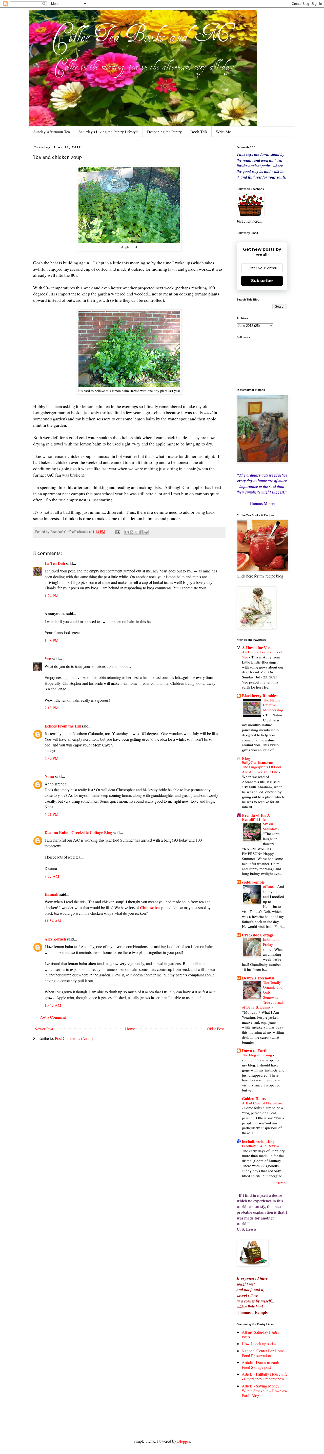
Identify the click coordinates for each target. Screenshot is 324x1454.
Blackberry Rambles (259, 695)
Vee (48, 658)
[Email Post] (117, 531)
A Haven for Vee (256, 647)
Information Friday (272, 942)
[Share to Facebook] (141, 532)
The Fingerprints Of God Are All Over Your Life (261, 769)
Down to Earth (255, 1050)
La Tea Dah (55, 563)
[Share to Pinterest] (146, 532)
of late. (269, 886)
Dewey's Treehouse (258, 978)
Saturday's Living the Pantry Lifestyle (108, 131)
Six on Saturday (270, 826)
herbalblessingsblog (258, 1141)
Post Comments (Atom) (74, 1038)
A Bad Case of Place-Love (262, 1102)
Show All (281, 1183)
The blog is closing (257, 1054)
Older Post (215, 1028)
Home (130, 1028)
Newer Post (43, 1028)
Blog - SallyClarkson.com (258, 760)
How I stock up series (259, 1343)
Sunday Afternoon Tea (51, 131)
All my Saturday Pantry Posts (260, 1334)
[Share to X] (136, 532)
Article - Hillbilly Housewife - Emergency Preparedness (264, 1376)
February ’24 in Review (261, 1145)
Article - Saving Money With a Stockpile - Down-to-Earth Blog (264, 1390)
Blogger (183, 1441)
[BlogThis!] (131, 532)
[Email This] (126, 532)
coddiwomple (253, 882)
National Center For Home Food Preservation (263, 1353)
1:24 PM (51, 595)
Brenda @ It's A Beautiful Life (256, 817)
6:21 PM (51, 814)
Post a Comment (52, 1017)
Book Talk (198, 131)
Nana (49, 776)
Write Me (223, 131)
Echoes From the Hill (63, 726)
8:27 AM (52, 876)
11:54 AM (53, 920)
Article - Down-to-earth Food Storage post (260, 1365)
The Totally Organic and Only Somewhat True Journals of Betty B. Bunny (263, 995)
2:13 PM (51, 707)
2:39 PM (51, 758)
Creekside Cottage (258, 935)
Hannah (51, 894)
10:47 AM (53, 1005)
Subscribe (262, 280)
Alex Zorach (55, 939)
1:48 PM (51, 640)
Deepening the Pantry (164, 131)
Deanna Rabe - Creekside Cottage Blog (78, 832)
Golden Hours (254, 1098)
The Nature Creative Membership (273, 705)
